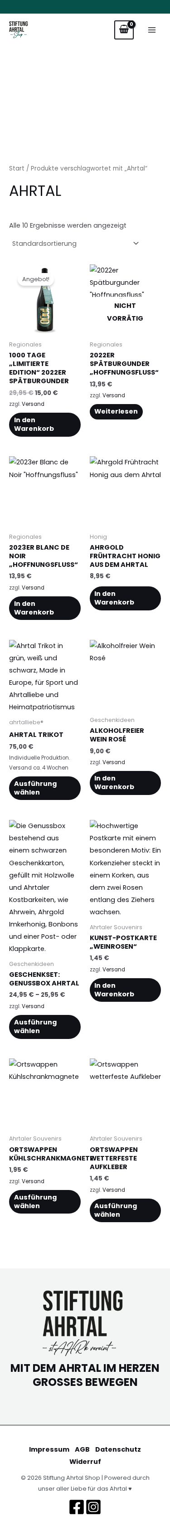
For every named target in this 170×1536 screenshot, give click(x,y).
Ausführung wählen (35, 788)
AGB (82, 1449)
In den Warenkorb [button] (34, 424)
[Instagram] (93, 1507)
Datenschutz (118, 1449)
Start (16, 168)
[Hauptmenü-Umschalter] (152, 30)
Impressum (49, 1449)
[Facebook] (76, 1507)
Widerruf (85, 1461)
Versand (33, 404)
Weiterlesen (116, 411)
